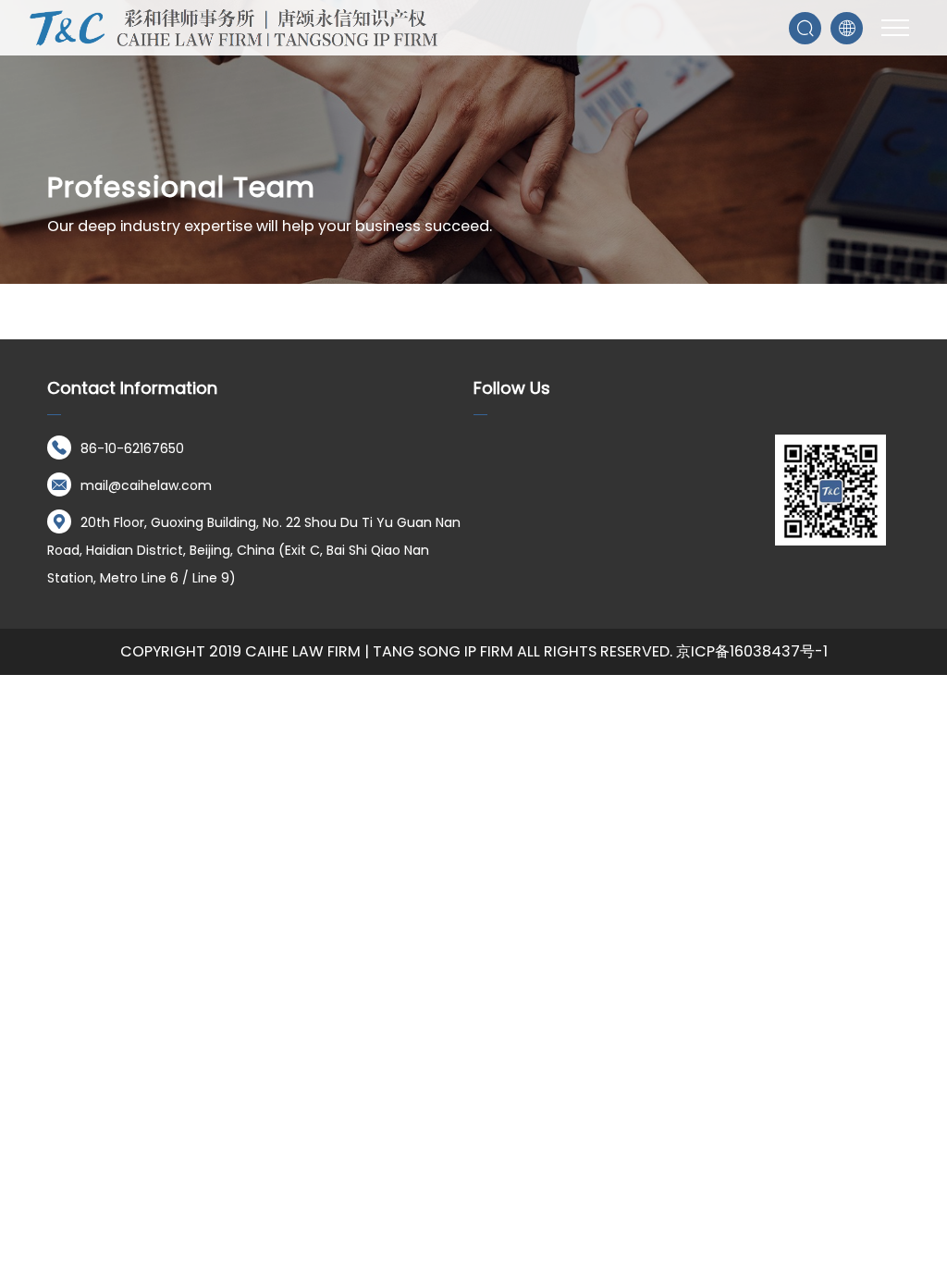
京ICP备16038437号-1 (752, 651)
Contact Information (132, 387)
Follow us (512, 387)
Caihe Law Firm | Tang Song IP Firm (379, 651)
